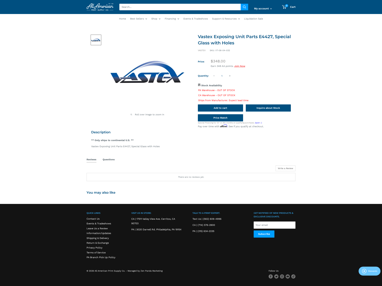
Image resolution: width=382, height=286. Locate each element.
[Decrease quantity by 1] (214, 76)
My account (261, 8)
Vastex (201, 50)
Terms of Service (96, 252)
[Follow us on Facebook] (271, 276)
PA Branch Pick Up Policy (101, 257)
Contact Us (93, 218)
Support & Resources (224, 18)
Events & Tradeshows (195, 18)
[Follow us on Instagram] (282, 276)
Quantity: (203, 75)
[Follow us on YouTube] (288, 276)
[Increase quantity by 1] (230, 76)
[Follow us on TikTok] (293, 276)
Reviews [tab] (91, 159)
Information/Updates (99, 233)
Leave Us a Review (97, 228)
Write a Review (285, 168)
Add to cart (220, 107)
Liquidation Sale (253, 18)
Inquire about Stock (268, 107)
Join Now (239, 66)
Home (122, 18)
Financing (170, 18)
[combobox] (180, 7)
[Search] (244, 7)
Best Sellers (137, 18)
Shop (154, 18)
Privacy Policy (94, 247)
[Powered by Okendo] (100, 169)
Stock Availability (211, 85)
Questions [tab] (109, 159)
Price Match (220, 117)
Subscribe (264, 234)
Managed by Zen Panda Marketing (145, 271)
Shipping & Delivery (98, 238)
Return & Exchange (98, 242)
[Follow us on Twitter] (276, 276)
